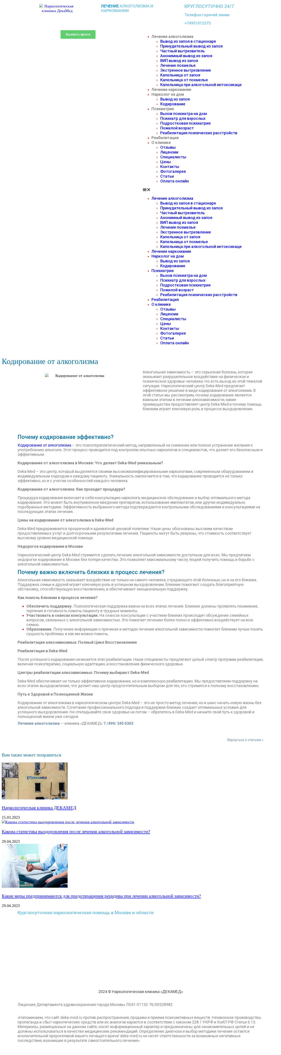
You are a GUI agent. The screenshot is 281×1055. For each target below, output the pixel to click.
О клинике (161, 142)
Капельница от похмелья (184, 80)
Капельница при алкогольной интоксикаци (200, 84)
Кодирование (172, 104)
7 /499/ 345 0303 (118, 723)
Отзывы (168, 147)
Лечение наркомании (171, 89)
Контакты (169, 166)
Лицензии (169, 152)
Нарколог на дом (167, 94)
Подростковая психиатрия (185, 123)
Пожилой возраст (177, 128)
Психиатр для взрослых (182, 118)
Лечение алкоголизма (172, 36)
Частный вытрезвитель (182, 51)
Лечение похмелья (177, 65)
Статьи (167, 176)
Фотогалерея (173, 171)
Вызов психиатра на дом (183, 113)
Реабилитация (165, 137)
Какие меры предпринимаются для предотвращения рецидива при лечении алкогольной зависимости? (101, 896)
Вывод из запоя (175, 99)
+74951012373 (197, 23)
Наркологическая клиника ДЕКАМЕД (39, 807)
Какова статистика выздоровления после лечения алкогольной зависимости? (76, 831)
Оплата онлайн (174, 181)
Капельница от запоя (180, 75)
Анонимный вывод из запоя (186, 55)
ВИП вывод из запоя (179, 60)
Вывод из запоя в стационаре (188, 41)
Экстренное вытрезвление (185, 70)
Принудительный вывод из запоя (191, 46)
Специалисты (173, 157)
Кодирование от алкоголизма (44, 445)
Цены (165, 161)
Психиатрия (162, 108)
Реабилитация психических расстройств (198, 133)
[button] (78, 34)
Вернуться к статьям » (245, 740)
